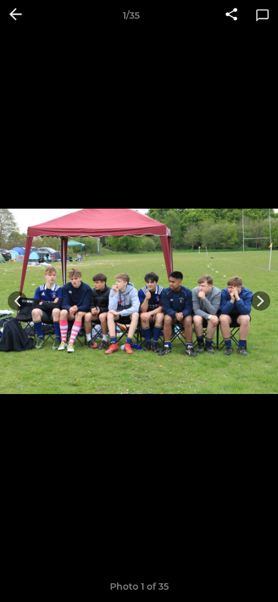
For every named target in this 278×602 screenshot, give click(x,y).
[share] (231, 15)
